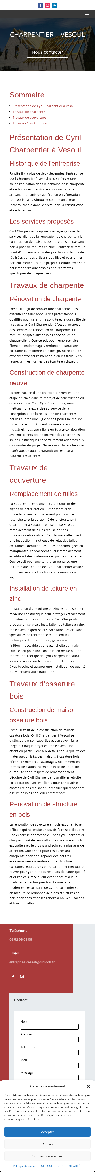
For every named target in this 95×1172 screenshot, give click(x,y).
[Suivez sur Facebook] (40, 5)
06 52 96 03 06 (21, 939)
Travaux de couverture (29, 117)
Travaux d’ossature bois (30, 123)
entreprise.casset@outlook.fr (32, 962)
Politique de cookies (25, 1166)
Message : (28, 1073)
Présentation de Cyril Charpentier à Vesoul (44, 106)
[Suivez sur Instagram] (47, 5)
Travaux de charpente (29, 112)
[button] (88, 1086)
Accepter (47, 1132)
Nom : (25, 1021)
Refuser (47, 1144)
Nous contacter (47, 52)
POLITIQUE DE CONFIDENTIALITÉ (60, 1166)
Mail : (25, 1060)
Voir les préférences (47, 1156)
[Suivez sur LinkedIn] (54, 5)
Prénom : (27, 1034)
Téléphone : (29, 1047)
